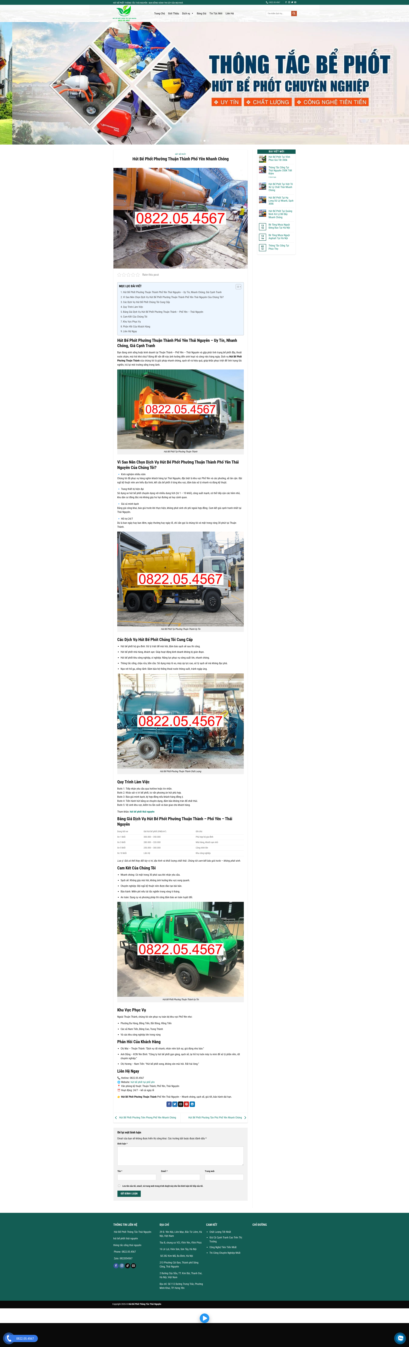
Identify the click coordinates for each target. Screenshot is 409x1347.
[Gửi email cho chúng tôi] (295, 2)
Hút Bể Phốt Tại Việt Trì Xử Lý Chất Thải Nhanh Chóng (281, 187)
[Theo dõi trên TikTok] (127, 1266)
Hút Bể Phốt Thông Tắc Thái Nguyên (132, 1231)
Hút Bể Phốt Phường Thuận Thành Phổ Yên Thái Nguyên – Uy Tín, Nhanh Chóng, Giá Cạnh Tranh (172, 292)
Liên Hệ (230, 13)
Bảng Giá (201, 13)
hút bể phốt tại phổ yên (143, 1082)
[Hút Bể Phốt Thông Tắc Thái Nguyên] (130, 13)
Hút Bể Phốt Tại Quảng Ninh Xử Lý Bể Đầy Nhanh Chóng (280, 214)
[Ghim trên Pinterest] (186, 1104)
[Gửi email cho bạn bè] (180, 1104)
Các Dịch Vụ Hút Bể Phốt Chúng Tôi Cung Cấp (146, 302)
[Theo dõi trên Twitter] (292, 2)
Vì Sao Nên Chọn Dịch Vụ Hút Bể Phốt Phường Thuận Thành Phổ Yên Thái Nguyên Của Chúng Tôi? (173, 297)
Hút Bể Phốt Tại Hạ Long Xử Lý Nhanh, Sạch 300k (281, 200)
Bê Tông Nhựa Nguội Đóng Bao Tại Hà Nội (279, 226)
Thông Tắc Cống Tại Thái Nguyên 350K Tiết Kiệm (280, 170)
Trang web (209, 1171)
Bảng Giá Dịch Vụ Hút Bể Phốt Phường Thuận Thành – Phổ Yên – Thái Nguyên (163, 311)
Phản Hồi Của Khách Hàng (136, 326)
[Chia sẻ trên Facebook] (169, 1104)
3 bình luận (275, 177)
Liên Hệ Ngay (130, 331)
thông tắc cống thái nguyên (127, 1245)
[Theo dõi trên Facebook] (286, 2)
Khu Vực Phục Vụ (132, 321)
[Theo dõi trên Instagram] (289, 2)
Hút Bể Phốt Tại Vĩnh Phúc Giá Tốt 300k (279, 158)
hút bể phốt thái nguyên (142, 811)
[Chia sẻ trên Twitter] (174, 1104)
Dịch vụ (186, 13)
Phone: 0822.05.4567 (124, 1251)
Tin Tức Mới (215, 13)
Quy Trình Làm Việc (133, 306)
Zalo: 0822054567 (123, 1258)
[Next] (397, 83)
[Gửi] (294, 13)
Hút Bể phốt (180, 154)
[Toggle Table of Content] (236, 286)
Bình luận (122, 1143)
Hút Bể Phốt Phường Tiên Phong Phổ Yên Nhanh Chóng (147, 1117)
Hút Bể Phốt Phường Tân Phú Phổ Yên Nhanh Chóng (215, 1117)
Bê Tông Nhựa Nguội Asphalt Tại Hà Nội (279, 237)
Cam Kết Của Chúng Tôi (135, 316)
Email (164, 1171)
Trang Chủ (159, 13)
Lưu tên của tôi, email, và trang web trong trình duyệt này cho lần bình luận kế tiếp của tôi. (162, 1186)
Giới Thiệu (173, 13)
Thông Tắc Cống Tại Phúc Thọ (279, 247)
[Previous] (12, 83)
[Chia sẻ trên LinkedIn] (192, 1104)
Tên (119, 1171)
